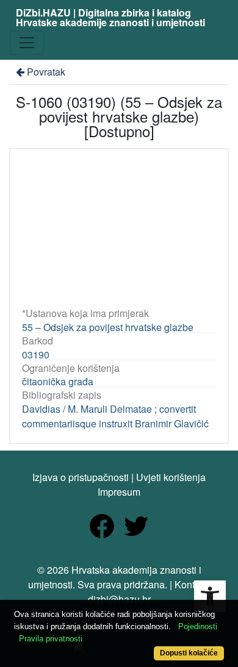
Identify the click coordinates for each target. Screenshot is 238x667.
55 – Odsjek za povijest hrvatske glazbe (107, 327)
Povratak (46, 72)
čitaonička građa (57, 381)
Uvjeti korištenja (171, 477)
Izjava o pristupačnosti (80, 477)
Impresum (119, 492)
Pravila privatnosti (50, 638)
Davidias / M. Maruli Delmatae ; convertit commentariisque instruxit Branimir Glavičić (115, 416)
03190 (35, 355)
